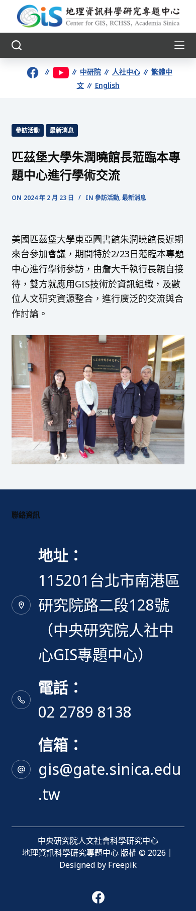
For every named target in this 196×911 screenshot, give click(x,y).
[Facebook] (98, 897)
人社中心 (126, 71)
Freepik (122, 864)
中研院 (90, 71)
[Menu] (179, 45)
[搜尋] (17, 45)
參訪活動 (28, 130)
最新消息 (62, 130)
